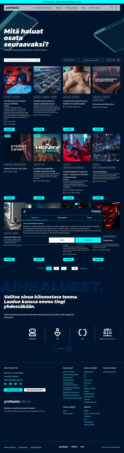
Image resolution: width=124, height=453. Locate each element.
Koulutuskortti (68, 377)
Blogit (65, 410)
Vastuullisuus (88, 421)
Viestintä (87, 399)
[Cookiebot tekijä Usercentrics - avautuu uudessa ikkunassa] (93, 211)
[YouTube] (15, 383)
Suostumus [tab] (34, 217)
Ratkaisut (59, 8)
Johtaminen (88, 380)
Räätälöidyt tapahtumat (71, 395)
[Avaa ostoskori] (115, 7)
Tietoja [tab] (89, 217)
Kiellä (61, 240)
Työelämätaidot (89, 394)
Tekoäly (86, 391)
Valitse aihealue (71, 60)
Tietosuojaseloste (10, 447)
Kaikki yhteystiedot (13, 390)
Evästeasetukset (36, 447)
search (112, 8)
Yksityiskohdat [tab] (62, 217)
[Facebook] (5, 383)
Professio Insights (72, 8)
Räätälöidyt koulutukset (71, 392)
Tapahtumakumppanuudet (72, 398)
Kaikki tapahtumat (109, 371)
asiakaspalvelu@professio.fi (13, 380)
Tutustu (78, 1)
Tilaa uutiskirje (68, 413)
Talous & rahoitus (89, 388)
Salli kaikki (88, 240)
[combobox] (22, 60)
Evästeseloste (23, 447)
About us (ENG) (89, 424)
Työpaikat (87, 416)
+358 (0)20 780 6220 (11, 376)
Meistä (83, 8)
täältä (43, 411)
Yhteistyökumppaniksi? (34, 390)
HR (85, 374)
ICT (85, 377)
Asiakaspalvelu (89, 371)
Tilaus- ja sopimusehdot (92, 413)
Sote (85, 385)
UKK (85, 419)
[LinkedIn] (10, 383)
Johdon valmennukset (70, 374)
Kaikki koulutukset (90, 402)
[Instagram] (20, 383)
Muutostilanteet (68, 380)
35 (74, 269)
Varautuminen (89, 396)
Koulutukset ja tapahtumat (42, 8)
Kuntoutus (87, 383)
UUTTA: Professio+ (95, 8)
